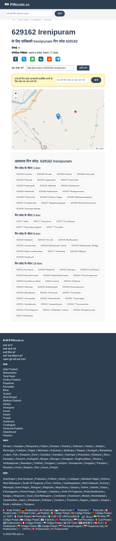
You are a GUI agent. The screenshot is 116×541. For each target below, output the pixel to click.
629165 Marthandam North (54, 245)
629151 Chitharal (72, 281)
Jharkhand (8, 421)
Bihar (6, 390)
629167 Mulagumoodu (73, 191)
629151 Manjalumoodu (84, 310)
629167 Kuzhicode (69, 180)
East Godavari (25, 479)
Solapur (105, 500)
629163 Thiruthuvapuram (85, 275)
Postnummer (10, 529)
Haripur (89, 446)
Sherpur (97, 459)
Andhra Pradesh (12, 379)
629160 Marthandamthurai (83, 203)
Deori (35, 454)
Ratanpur (97, 454)
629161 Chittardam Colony (55, 310)
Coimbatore (60, 496)
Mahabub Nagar (90, 479)
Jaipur (22, 500)
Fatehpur (21, 450)
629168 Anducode (85, 174)
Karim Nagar (22, 487)
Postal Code (65, 510)
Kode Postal (13, 510)
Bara (106, 454)
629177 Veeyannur (43, 221)
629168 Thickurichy (25, 197)
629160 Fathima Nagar (51, 197)
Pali (15, 454)
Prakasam (40, 479)
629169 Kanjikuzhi (25, 257)
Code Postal (24, 516)
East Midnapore (43, 496)
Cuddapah (73, 479)
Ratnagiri (42, 491)
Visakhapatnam (71, 483)
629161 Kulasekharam (51, 304)
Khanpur (54, 446)
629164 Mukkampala (48, 287)
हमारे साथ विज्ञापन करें (12, 356)
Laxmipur (62, 463)
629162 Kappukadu (46, 180)
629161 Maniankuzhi (50, 298)
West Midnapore (12, 483)
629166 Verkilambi (25, 191)
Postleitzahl (31, 510)
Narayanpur (32, 446)
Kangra (7, 496)
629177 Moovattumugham (29, 227)
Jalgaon (94, 500)
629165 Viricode (45, 240)
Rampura (25, 454)
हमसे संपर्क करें (9, 349)
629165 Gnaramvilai (26, 245)
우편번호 (49, 519)
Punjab (7, 418)
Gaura (44, 467)
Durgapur (89, 463)
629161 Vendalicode (26, 304)
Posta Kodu (66, 519)
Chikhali (38, 463)
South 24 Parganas (33, 483)
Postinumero (13, 523)
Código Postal (61, 513)
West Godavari (90, 483)
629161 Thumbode (72, 292)
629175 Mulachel (24, 315)
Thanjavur (28, 504)
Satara (103, 487)
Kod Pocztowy (85, 519)
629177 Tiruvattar (55, 227)
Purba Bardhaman (94, 491)
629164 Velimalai (24, 287)
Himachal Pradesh (13, 428)
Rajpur (31, 450)
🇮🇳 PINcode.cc (17, 4)
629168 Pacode (44, 174)
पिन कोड (101, 516)
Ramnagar (8, 450)
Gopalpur (19, 446)
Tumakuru (59, 500)
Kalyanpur (56, 450)
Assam (6, 414)
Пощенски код (95, 526)
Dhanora (20, 459)
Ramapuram (75, 463)
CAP (54, 516)
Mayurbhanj (61, 487)
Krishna (105, 479)
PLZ (100, 523)
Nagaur (84, 500)
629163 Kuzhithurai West (28, 281)
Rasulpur (8, 467)
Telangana (8, 407)
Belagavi (36, 487)
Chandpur (45, 454)
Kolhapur (47, 500)
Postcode (48, 510)
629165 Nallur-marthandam (29, 251)
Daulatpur (8, 459)
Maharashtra (9, 372)
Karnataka (8, 386)
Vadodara (54, 491)
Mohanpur (43, 450)
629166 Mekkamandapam (79, 197)
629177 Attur (22, 221)
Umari (18, 467)
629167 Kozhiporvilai (26, 203)
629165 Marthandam (68, 240)
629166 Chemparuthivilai (28, 208)
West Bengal (10, 397)
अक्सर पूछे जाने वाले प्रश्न (14, 359)
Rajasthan (8, 383)
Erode (6, 504)
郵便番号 (87, 523)
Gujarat (7, 393)
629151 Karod (52, 281)
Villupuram (19, 496)
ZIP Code (72, 523)
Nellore (57, 483)
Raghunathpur (83, 459)
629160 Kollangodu (25, 185)
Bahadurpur (106, 450)
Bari (37, 467)
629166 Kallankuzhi (48, 191)
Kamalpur (58, 454)
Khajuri (54, 467)
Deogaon (50, 463)
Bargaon (28, 467)
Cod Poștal (104, 519)
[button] (58, 116)
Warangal (8, 487)
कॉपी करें (83, 68)
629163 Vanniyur (68, 269)
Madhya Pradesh (12, 400)
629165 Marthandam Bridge (84, 245)
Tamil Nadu (9, 376)
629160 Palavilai (24, 180)
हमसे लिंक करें (9, 352)
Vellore (84, 487)
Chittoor (52, 479)
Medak (85, 496)
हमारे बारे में (7, 345)
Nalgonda (48, 487)
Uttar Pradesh (10, 369)
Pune (48, 483)
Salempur (70, 454)
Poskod (44, 513)
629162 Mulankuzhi (70, 185)
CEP (9, 516)
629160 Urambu (24, 174)
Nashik (94, 487)
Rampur (7, 446)
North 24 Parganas (72, 491)
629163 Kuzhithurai (90, 269)
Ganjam (74, 487)
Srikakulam (34, 500)
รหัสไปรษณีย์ (69, 516)
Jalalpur (99, 446)
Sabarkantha (10, 500)
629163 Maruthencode (27, 275)
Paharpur (102, 463)
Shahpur (66, 446)
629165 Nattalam (24, 240)
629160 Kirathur (64, 174)
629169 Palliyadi (78, 251)
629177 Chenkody (56, 251)
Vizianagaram (10, 491)
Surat (29, 496)
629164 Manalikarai (25, 292)
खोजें (60, 13)
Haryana (7, 435)
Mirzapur (55, 459)
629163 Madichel (46, 269)
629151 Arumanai (24, 269)
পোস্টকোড (26, 529)
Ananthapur (9, 479)
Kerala (6, 411)
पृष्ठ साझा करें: (18, 68)
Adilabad (16, 504)
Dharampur (84, 454)
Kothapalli (32, 459)
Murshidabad (98, 496)
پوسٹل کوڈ (86, 516)
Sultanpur (78, 446)
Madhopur (69, 450)
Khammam (74, 496)
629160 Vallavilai (48, 185)
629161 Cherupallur (25, 298)
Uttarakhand (9, 432)
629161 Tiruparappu (75, 298)
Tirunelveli (72, 500)
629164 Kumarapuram (73, 287)
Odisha (7, 404)
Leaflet (101, 148)
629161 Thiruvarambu (78, 304)
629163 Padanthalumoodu (55, 275)
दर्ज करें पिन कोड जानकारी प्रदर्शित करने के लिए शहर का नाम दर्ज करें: (34, 80)
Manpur (44, 459)
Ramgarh (92, 450)
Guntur (62, 479)
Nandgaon (67, 459)
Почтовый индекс (72, 526)
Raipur (44, 446)
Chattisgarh (9, 425)
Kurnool (104, 483)
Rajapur (81, 450)
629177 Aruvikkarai (65, 221)
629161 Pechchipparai (27, 310)
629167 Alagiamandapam (53, 203)
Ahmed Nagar (27, 491)
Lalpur (7, 454)
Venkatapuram (11, 463)
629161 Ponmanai (49, 292)
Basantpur (26, 463)
